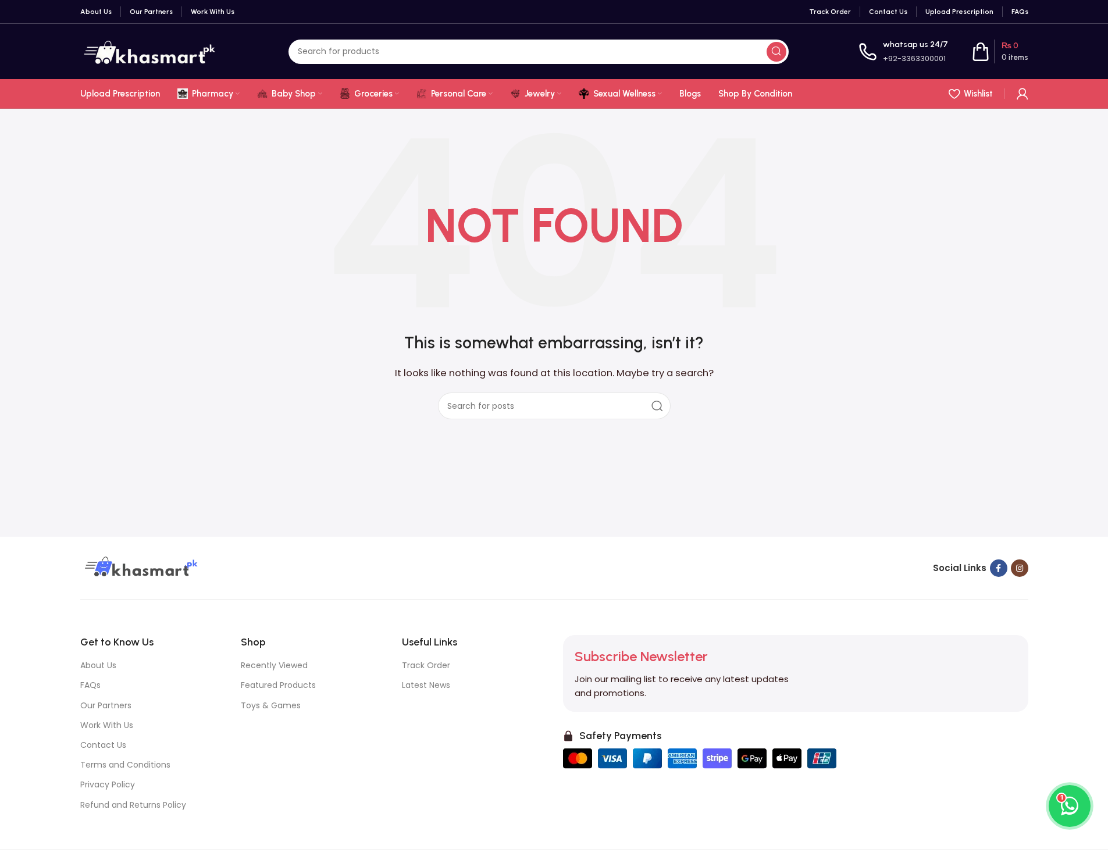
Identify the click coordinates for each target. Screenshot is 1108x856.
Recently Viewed (274, 665)
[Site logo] (149, 51)
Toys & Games (271, 705)
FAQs (90, 685)
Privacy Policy (107, 784)
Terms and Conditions (125, 765)
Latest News (426, 685)
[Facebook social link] (998, 568)
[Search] (776, 52)
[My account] (1022, 93)
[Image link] (139, 567)
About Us (98, 665)
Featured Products (278, 685)
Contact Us (103, 745)
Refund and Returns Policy (133, 805)
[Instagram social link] (1019, 568)
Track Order (426, 665)
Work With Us (106, 725)
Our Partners (105, 705)
